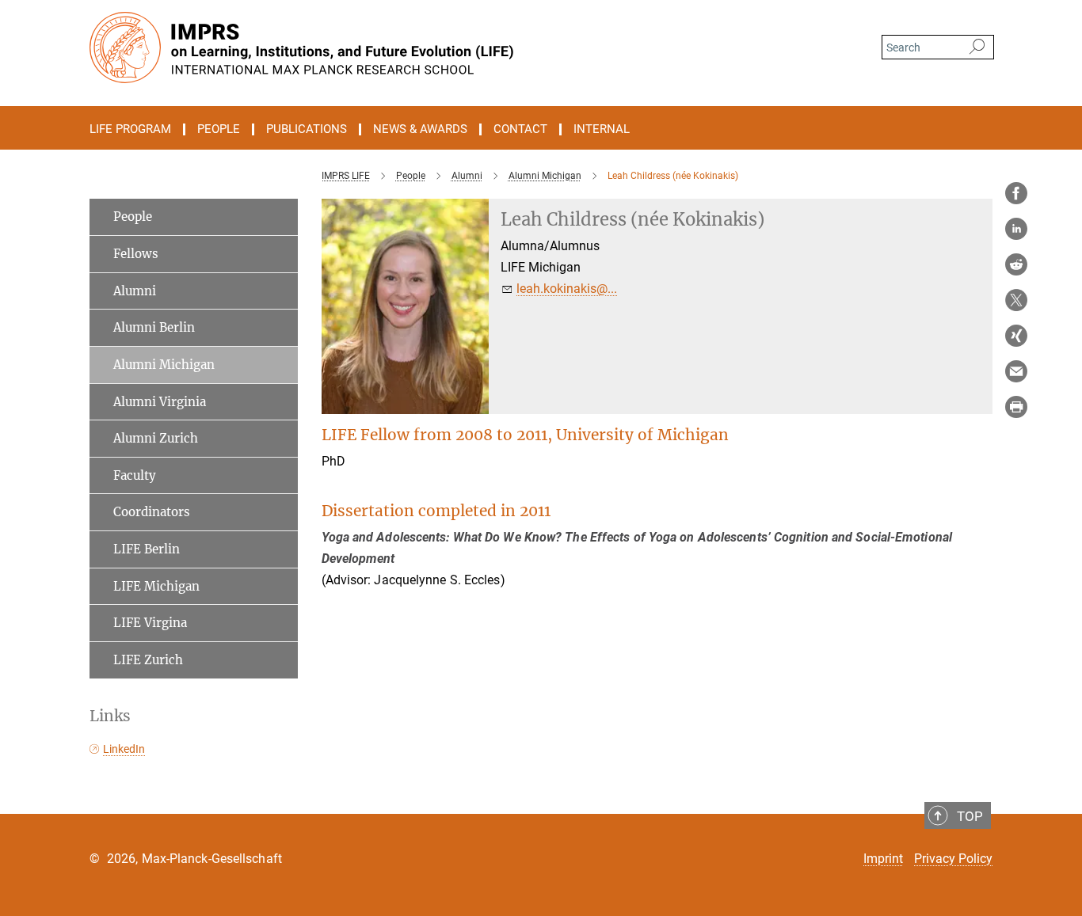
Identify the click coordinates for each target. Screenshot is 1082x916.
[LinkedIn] (1016, 229)
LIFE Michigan (156, 586)
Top (970, 816)
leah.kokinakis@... (566, 288)
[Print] (1016, 407)
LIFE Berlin (146, 549)
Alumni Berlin (154, 327)
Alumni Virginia (159, 401)
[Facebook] (1016, 193)
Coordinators (151, 511)
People (132, 216)
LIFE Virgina (150, 622)
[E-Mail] (1016, 371)
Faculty (134, 475)
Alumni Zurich (155, 438)
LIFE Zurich (148, 659)
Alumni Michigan (164, 364)
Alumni (134, 290)
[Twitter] (1016, 300)
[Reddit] (1016, 264)
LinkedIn (124, 749)
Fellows (135, 253)
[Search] (977, 47)
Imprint (883, 858)
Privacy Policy (953, 858)
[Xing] (1016, 336)
